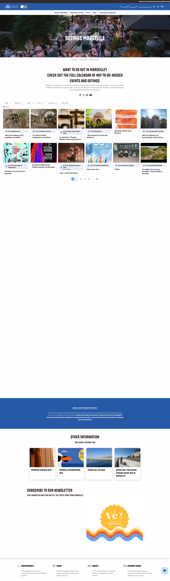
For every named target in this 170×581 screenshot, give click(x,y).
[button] (158, 6)
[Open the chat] (164, 570)
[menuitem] (16, 6)
